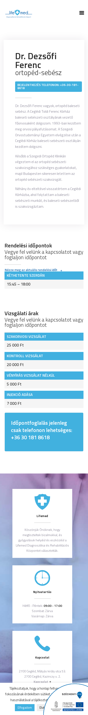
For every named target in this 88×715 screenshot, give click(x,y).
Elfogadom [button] (25, 707)
